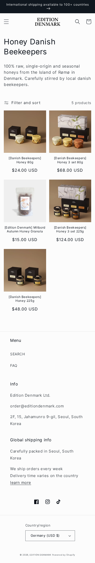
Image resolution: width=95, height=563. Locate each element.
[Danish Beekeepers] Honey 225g (25, 299)
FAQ (13, 365)
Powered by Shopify (63, 555)
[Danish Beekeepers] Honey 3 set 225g (70, 229)
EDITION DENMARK (40, 555)
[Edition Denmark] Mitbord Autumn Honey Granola (25, 229)
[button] (6, 21)
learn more (20, 482)
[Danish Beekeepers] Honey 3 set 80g (70, 160)
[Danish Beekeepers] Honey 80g (25, 160)
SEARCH (17, 354)
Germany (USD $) (45, 535)
